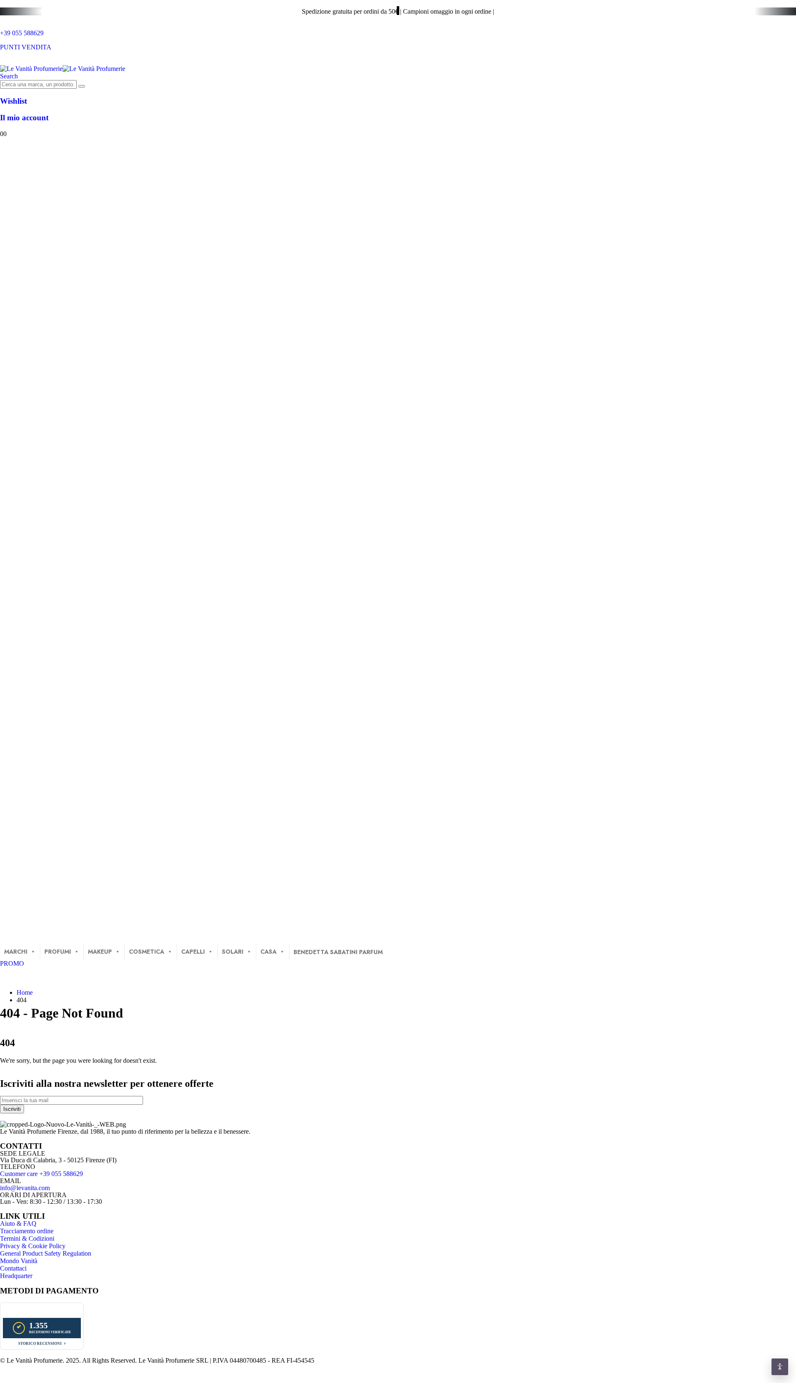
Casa (268, 951)
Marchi (15, 951)
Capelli (193, 951)
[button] (9, 76)
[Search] (81, 86)
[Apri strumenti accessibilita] (780, 1367)
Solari (232, 951)
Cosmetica (146, 951)
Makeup (100, 951)
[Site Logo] (62, 68)
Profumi (57, 951)
